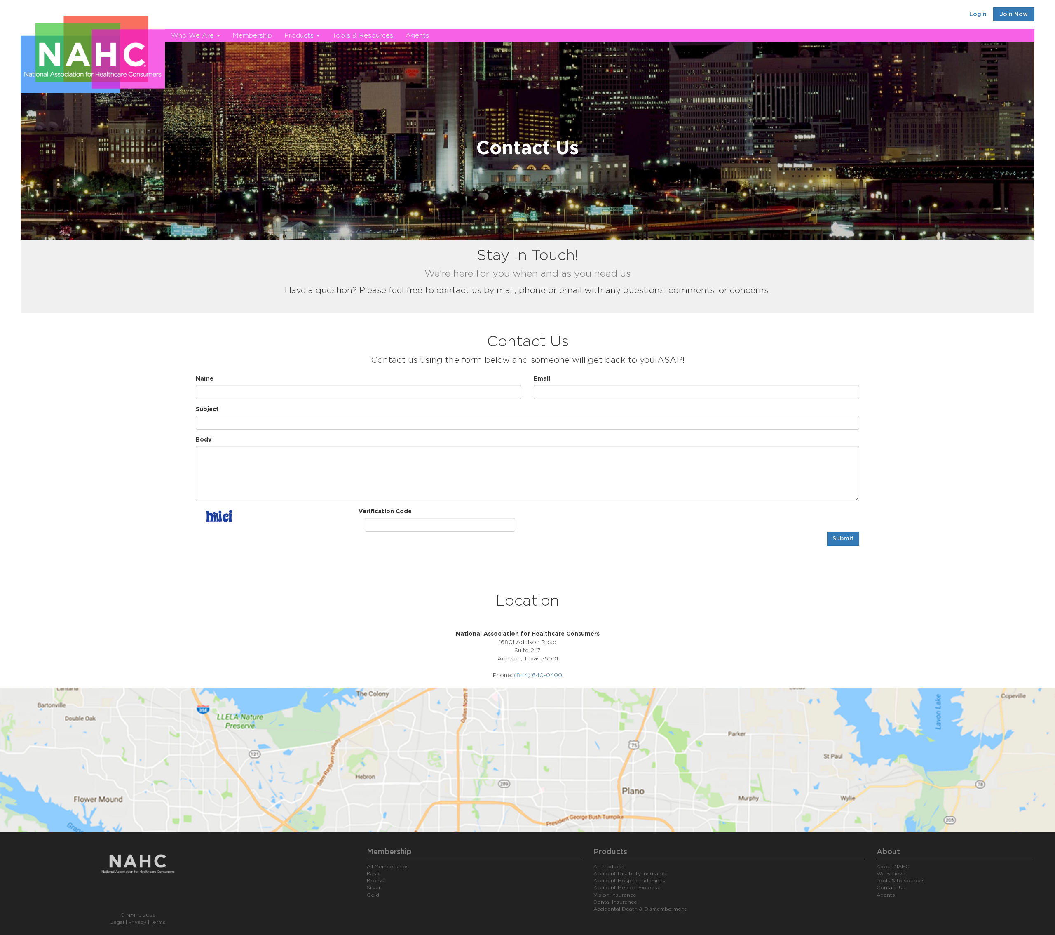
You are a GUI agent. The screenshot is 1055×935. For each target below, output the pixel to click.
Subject (207, 409)
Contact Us (891, 887)
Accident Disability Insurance (630, 873)
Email (542, 379)
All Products (608, 866)
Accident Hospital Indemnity (629, 880)
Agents (417, 35)
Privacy (137, 922)
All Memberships (388, 866)
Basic (373, 873)
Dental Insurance (615, 902)
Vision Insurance (614, 895)
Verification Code (385, 511)
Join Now (1014, 14)
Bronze (376, 880)
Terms (158, 922)
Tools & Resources (362, 35)
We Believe (891, 873)
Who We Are (193, 35)
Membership (252, 35)
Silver (374, 887)
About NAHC (893, 866)
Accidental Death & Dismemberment (640, 909)
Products (300, 35)
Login (978, 14)
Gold (373, 895)
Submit (843, 539)
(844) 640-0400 (538, 675)
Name (204, 379)
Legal (117, 922)
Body (203, 440)
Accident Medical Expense (627, 887)
